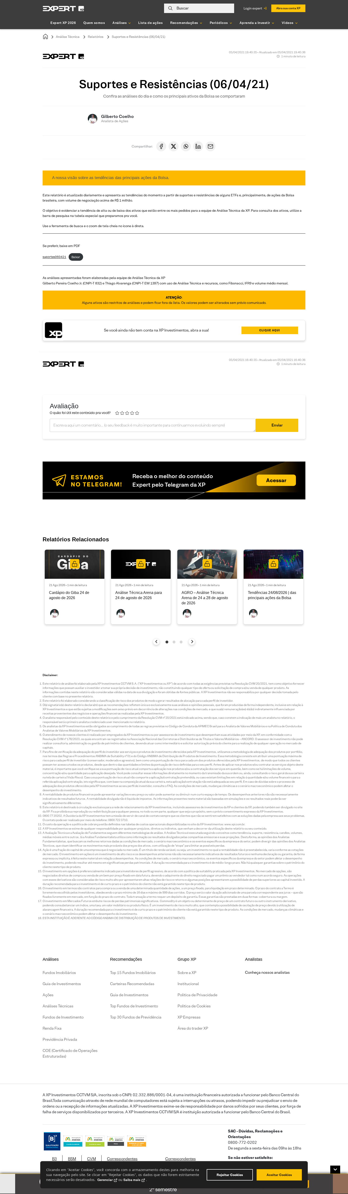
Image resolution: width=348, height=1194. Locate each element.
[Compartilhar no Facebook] (161, 146)
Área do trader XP (193, 1028)
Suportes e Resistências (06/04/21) (138, 37)
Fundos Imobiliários (59, 972)
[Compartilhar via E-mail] (210, 146)
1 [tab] (167, 642)
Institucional (188, 983)
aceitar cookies (279, 1175)
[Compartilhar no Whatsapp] (186, 146)
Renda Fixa (52, 1028)
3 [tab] (181, 642)
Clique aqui (269, 330)
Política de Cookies (194, 1006)
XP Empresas (189, 1017)
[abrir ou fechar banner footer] (335, 1170)
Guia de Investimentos (62, 983)
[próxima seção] (191, 641)
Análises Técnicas (58, 1006)
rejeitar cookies (230, 1175)
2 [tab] (174, 642)
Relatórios (95, 37)
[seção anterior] (156, 641)
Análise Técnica (68, 37)
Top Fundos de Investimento (134, 1006)
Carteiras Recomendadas (132, 983)
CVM (91, 1158)
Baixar (75, 257)
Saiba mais (131, 1180)
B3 (54, 1158)
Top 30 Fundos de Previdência (135, 1017)
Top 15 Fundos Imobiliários (133, 972)
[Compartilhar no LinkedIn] (198, 146)
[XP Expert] (63, 8)
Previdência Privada (60, 1039)
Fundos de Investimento (63, 1017)
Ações (48, 994)
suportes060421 (54, 257)
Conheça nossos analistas (267, 972)
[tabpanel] (75, 586)
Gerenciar (105, 1180)
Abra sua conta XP (288, 8)
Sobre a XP (187, 972)
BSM (72, 1158)
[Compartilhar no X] (173, 146)
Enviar (277, 425)
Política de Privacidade (197, 994)
